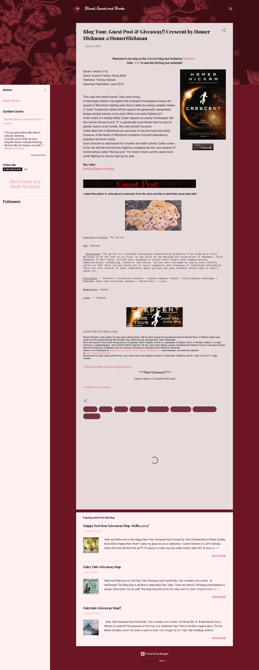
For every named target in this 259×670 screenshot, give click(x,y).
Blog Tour (90, 409)
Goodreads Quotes (38, 155)
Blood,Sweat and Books (105, 8)
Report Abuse (11, 100)
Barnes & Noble (104, 169)
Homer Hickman (158, 409)
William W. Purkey (14, 148)
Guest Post (137, 409)
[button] (224, 31)
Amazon (88, 169)
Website (87, 367)
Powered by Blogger (157, 653)
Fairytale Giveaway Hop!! (102, 608)
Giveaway (121, 409)
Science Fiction (181, 409)
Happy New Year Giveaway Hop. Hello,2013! (116, 526)
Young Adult (92, 416)
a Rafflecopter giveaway (97, 387)
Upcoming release (204, 409)
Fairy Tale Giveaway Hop (102, 567)
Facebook (125, 367)
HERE (136, 63)
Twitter (98, 367)
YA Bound (189, 58)
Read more (219, 556)
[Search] (231, 9)
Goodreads (111, 367)
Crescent (105, 409)
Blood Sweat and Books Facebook (25, 184)
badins (162, 661)
